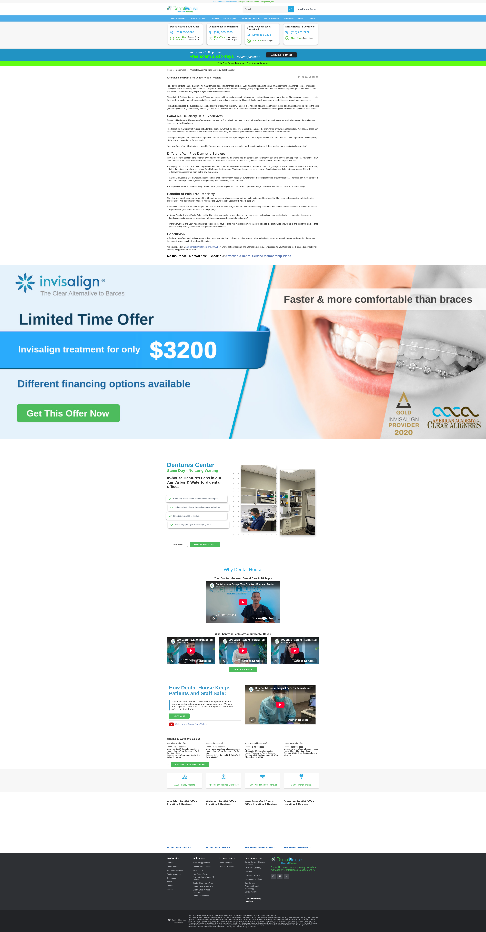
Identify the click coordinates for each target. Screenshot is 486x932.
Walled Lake (201, 923)
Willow (289, 925)
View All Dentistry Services (253, 900)
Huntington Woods (194, 921)
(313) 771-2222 (299, 32)
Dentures (171, 863)
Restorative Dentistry (253, 879)
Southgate (291, 923)
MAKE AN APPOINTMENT (205, 544)
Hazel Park (299, 919)
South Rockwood (245, 925)
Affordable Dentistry (175, 870)
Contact (170, 886)
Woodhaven (237, 923)
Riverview (276, 923)
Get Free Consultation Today (190, 764)
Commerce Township (264, 919)
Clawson (253, 919)
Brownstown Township (249, 923)
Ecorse (199, 927)
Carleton (295, 925)
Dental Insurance (174, 874)
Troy (313, 921)
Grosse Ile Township (203, 925)
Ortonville (269, 921)
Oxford (276, 921)
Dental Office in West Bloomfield (201, 891)
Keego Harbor (206, 921)
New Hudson (243, 921)
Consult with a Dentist (202, 867)
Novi (249, 921)
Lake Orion (216, 921)
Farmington (284, 919)
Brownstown (262, 923)
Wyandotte (234, 925)
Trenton (269, 923)
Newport (302, 925)
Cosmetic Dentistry (252, 875)
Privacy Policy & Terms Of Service (203, 878)
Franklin (292, 919)
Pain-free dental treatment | (243, 63)
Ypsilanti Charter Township (197, 919)
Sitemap (170, 889)
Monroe (218, 927)
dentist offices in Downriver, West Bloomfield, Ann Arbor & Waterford (214, 918)
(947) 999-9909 (223, 32)
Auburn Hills (211, 919)
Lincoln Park (268, 925)
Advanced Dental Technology (252, 887)
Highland (307, 919)
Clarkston (246, 919)
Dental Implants (173, 867)
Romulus (309, 925)
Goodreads (181, 70)
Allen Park (255, 925)
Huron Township (224, 925)
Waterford (264, 918)
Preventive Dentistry (253, 868)
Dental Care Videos (201, 896)
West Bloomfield (212, 923)
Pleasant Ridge (284, 921)
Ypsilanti (315, 918)
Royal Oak (307, 921)
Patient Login (198, 870)
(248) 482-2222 (261, 34)
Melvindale (192, 927)
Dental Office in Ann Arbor (203, 883)
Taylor (261, 925)
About (169, 882)
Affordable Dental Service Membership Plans (258, 256)
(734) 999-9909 (184, 32)
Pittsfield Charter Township (297, 918)
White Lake (222, 923)
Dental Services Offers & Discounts (255, 863)
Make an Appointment (281, 55)
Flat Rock (307, 923)
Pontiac (293, 921)
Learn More (177, 544)
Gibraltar (314, 923)
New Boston (278, 925)
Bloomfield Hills (236, 919)
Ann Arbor (257, 918)
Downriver (299, 923)
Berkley (218, 919)
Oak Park (255, 921)
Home (169, 70)
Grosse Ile (192, 925)
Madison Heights (226, 921)
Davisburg (276, 919)
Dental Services (225, 863)
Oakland (262, 921)
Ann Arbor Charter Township (277, 918)
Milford (235, 921)
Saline (309, 918)
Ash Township (237, 927)
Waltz (285, 925)
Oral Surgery (250, 883)
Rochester (299, 921)
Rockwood (214, 925)
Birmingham (226, 919)
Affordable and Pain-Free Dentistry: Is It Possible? (212, 70)
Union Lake (192, 923)
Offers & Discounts (226, 867)
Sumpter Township (249, 927)
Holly (313, 919)
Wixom (229, 923)
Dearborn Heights (208, 927)
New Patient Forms (200, 874)
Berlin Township (226, 927)
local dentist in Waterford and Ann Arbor (202, 247)
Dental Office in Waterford (203, 887)
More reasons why (243, 670)
